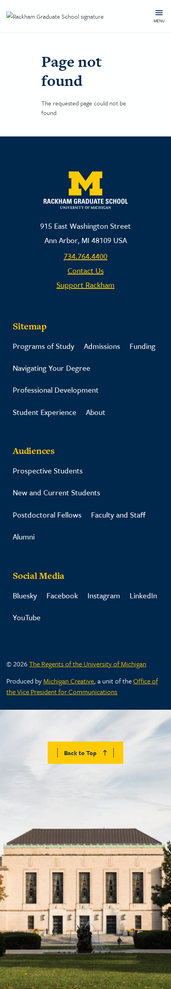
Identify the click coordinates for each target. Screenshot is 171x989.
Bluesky (25, 595)
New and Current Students (56, 492)
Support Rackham (85, 284)
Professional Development (56, 389)
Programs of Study (43, 346)
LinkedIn (143, 595)
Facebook (62, 595)
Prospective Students (48, 470)
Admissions (102, 346)
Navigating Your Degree (51, 367)
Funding (142, 346)
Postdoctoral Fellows (47, 514)
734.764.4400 (85, 256)
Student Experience (44, 412)
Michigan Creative (68, 681)
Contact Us (86, 270)
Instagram (103, 595)
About (95, 412)
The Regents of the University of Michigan (87, 664)
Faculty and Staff (118, 514)
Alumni (24, 536)
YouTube (27, 617)
